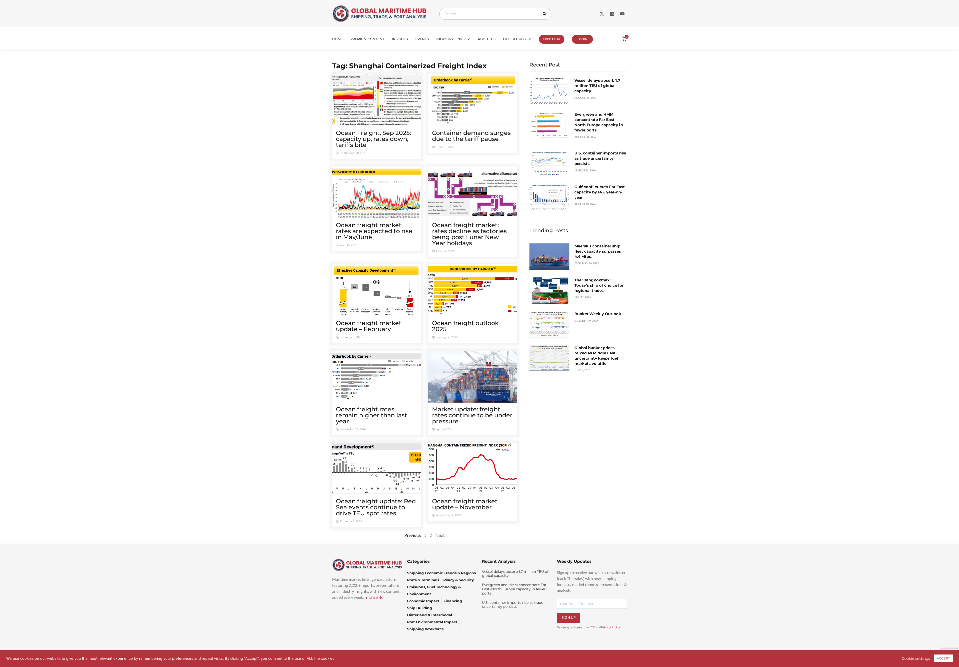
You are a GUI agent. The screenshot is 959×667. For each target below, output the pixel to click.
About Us (486, 39)
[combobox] (495, 14)
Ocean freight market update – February (368, 326)
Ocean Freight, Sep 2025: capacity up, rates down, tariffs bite (373, 138)
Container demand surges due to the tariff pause (471, 135)
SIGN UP (568, 618)
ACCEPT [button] (943, 658)
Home (337, 39)
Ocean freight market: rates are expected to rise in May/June (374, 231)
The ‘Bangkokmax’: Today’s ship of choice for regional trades (599, 285)
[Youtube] (622, 13)
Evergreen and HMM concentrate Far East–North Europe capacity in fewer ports (514, 589)
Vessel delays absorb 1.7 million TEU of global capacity (597, 85)
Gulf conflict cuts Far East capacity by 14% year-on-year (599, 192)
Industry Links (450, 39)
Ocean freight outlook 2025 (465, 326)
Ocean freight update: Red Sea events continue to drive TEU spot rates (376, 507)
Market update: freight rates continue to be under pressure (472, 415)
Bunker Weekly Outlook (597, 313)
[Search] (545, 14)
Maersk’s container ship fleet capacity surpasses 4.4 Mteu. (597, 251)
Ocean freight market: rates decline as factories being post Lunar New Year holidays (469, 234)
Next (440, 535)
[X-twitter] (601, 13)
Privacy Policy (610, 627)
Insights (400, 39)
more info (374, 597)
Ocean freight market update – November (464, 504)
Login (582, 39)
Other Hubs (514, 39)
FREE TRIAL (552, 39)
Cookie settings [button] (916, 658)
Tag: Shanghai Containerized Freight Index (409, 65)
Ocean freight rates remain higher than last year (371, 415)
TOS (593, 627)
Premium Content (367, 39)
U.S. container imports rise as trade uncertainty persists (600, 158)
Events (422, 39)
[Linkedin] (612, 13)
